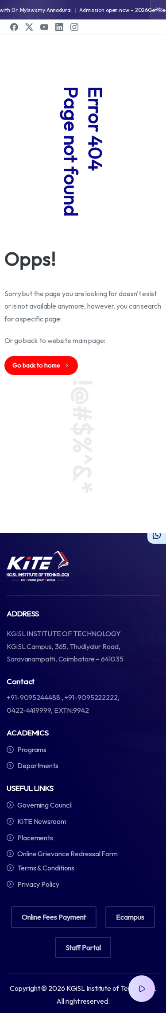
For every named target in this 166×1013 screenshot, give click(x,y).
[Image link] (38, 566)
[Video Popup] (141, 988)
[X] (29, 27)
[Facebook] (14, 27)
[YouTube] (44, 27)
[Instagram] (74, 27)
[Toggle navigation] (153, 18)
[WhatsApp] (156, 534)
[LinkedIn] (59, 27)
